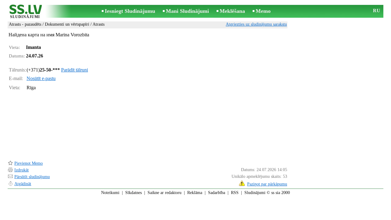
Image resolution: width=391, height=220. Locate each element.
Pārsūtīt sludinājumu (32, 176)
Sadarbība (216, 192)
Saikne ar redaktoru (164, 192)
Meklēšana (232, 11)
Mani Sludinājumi (187, 11)
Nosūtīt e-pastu (41, 78)
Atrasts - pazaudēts (25, 24)
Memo (263, 11)
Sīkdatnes (133, 192)
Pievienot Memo (28, 163)
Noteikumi (110, 192)
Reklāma (194, 192)
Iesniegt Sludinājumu (130, 11)
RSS (235, 192)
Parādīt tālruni (74, 69)
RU (376, 10)
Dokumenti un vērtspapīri (67, 24)
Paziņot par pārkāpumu (267, 184)
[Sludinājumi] (25, 11)
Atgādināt (22, 184)
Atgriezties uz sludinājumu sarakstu (256, 24)
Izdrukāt (21, 170)
